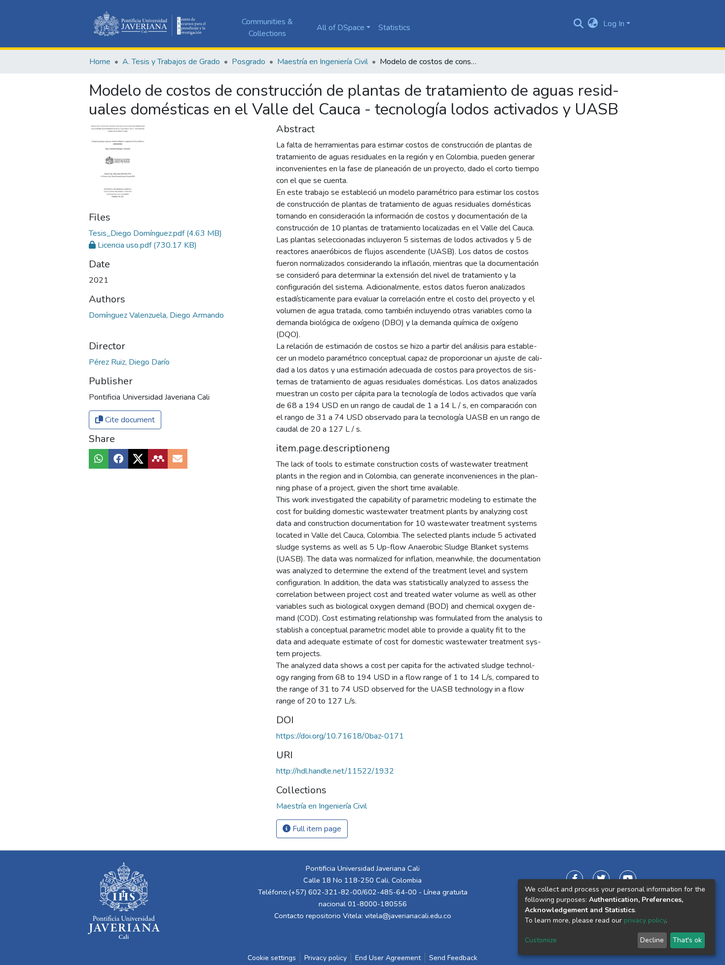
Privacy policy (325, 958)
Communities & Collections (267, 27)
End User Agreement (388, 958)
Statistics (394, 27)
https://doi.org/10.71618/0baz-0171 (340, 736)
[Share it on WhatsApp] (99, 459)
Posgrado (248, 61)
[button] (593, 24)
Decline (652, 940)
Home (99, 61)
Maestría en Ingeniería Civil (322, 61)
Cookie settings (272, 958)
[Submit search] (578, 23)
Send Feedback (453, 958)
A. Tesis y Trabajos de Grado (171, 61)
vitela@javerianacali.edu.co (408, 916)
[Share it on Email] (177, 459)
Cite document (129, 419)
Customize (541, 940)
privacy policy (645, 920)
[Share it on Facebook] (118, 459)
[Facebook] (574, 878)
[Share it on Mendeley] (158, 459)
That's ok (687, 940)
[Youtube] (627, 878)
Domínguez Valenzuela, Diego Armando (156, 315)
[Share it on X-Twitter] (138, 459)
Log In (613, 23)
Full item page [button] (315, 828)
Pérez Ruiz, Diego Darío (129, 362)
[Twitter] (601, 878)
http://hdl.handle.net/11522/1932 (335, 771)
